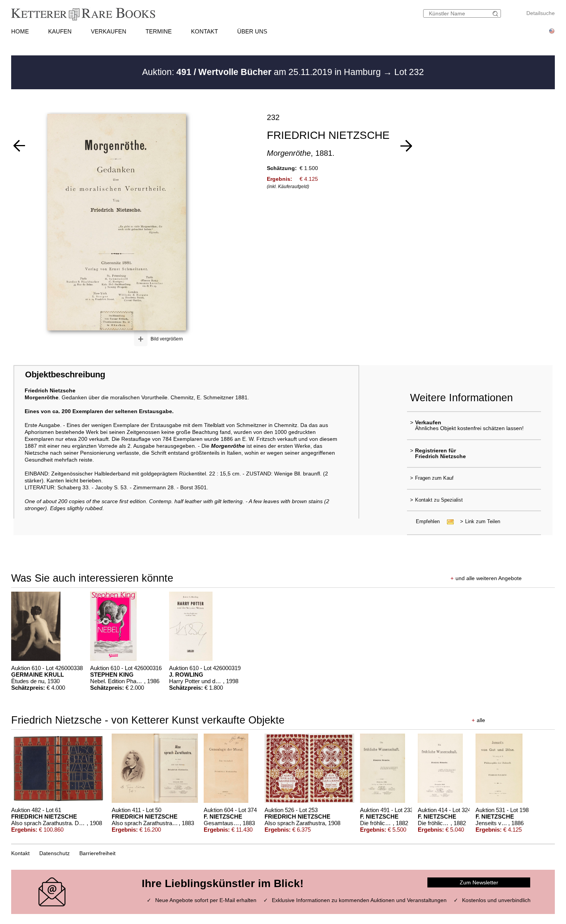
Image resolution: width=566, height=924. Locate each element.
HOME (20, 31)
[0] (19, 146)
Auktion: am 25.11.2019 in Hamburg (262, 72)
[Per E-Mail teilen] (448, 521)
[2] (406, 146)
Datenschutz (54, 853)
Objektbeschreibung (65, 374)
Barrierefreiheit (97, 853)
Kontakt (20, 853)
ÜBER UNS (252, 31)
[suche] (496, 14)
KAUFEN (60, 31)
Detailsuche (540, 13)
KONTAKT (204, 31)
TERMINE (159, 31)
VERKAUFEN (108, 31)
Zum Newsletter (479, 882)
